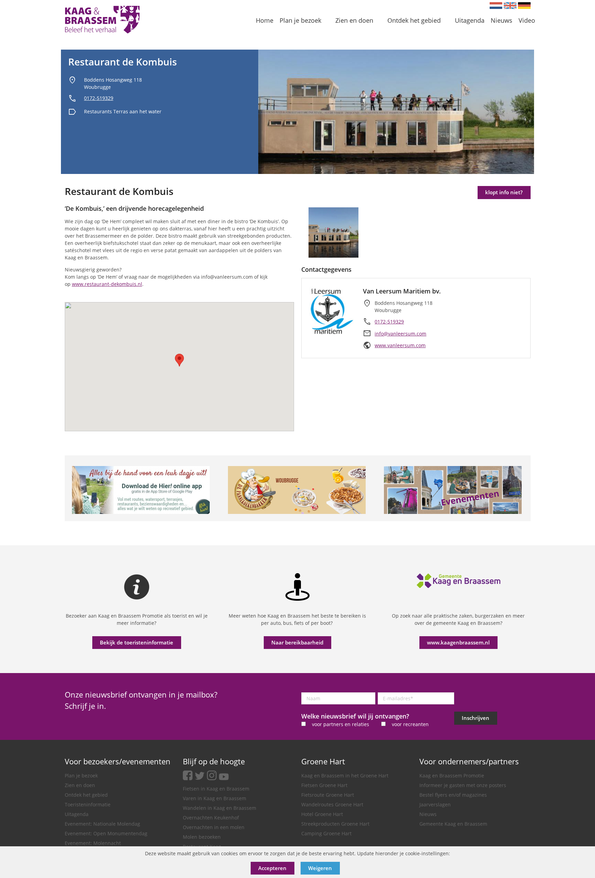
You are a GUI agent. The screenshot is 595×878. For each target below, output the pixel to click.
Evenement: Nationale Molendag (102, 823)
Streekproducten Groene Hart (335, 823)
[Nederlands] (496, 5)
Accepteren (272, 868)
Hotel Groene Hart (322, 814)
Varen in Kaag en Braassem (214, 798)
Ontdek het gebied (86, 795)
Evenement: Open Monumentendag (106, 833)
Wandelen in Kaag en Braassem (219, 808)
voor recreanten (410, 724)
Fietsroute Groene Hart (327, 795)
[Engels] (510, 5)
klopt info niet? (504, 192)
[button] (179, 360)
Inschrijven (475, 717)
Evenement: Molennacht (93, 843)
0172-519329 (98, 98)
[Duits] (524, 5)
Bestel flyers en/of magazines (453, 795)
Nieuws (428, 814)
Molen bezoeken (202, 837)
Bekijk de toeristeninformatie (136, 642)
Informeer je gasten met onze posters (462, 785)
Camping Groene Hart (326, 833)
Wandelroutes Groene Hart (332, 804)
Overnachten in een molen (213, 827)
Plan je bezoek (81, 775)
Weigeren (320, 868)
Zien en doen (80, 785)
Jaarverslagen (435, 804)
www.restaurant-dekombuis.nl (107, 284)
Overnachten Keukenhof (211, 817)
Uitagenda (76, 814)
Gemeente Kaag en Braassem (453, 823)
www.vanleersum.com (400, 345)
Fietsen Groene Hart (324, 785)
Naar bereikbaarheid (297, 642)
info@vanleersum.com (400, 333)
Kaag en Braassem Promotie (451, 775)
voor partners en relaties (340, 724)
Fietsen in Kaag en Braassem (216, 788)
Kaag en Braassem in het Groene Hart (344, 775)
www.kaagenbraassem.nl (458, 642)
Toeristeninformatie (88, 804)
